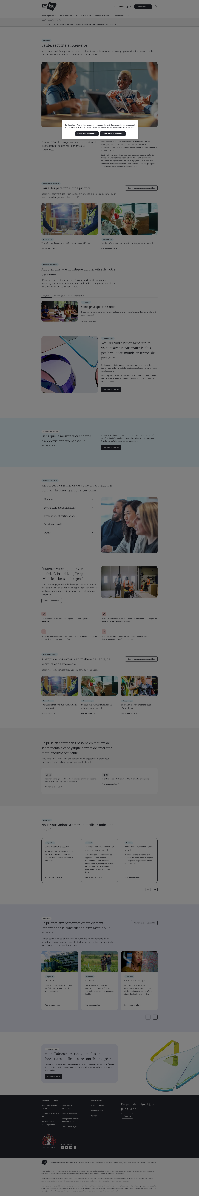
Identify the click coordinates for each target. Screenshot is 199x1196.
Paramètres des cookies (86, 133)
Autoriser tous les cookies (112, 133)
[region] (100, 129)
